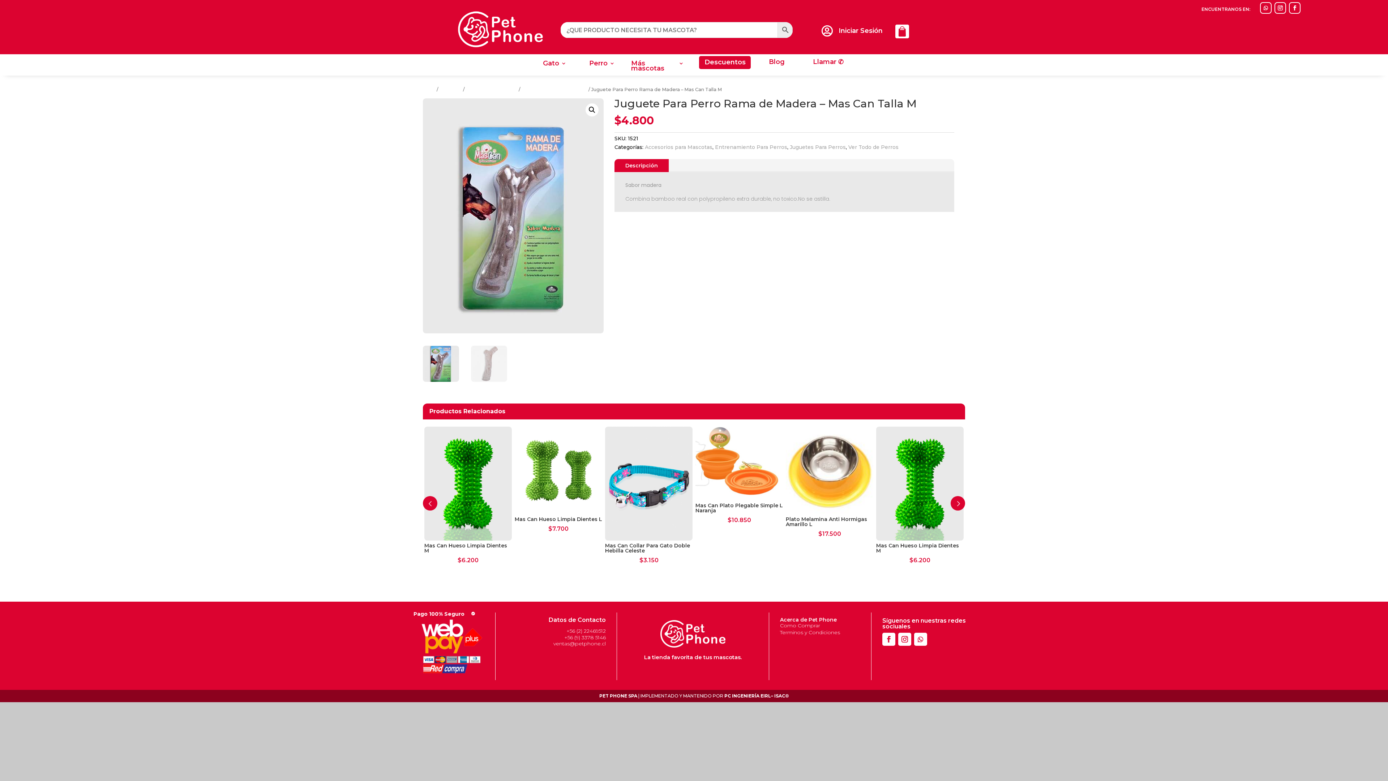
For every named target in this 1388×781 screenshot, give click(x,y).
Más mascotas (647, 66)
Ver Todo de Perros (873, 147)
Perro (598, 64)
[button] (592, 109)
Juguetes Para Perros (492, 89)
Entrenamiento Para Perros (554, 89)
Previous (430, 503)
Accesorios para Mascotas (678, 147)
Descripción (641, 165)
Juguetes (451, 89)
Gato (551, 64)
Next (958, 503)
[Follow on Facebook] (1295, 8)
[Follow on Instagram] (1280, 8)
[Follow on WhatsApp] (1266, 8)
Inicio (429, 89)
